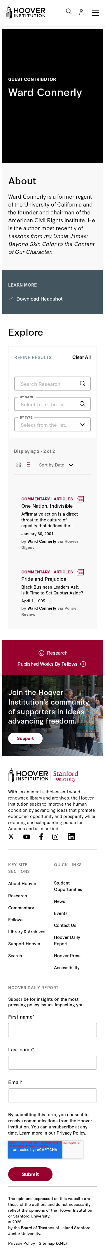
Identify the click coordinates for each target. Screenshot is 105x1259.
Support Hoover (24, 943)
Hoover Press (68, 955)
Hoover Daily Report (67, 940)
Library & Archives (27, 931)
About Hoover (22, 883)
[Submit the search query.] (82, 383)
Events (61, 913)
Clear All (81, 357)
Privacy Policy (21, 1243)
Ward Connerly (41, 541)
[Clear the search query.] (73, 404)
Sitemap (47, 1243)
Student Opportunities (68, 886)
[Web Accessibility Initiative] (25, 12)
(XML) (61, 1243)
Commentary (21, 907)
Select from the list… (45, 424)
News (59, 901)
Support (25, 738)
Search (15, 955)
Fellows (16, 919)
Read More (52, 523)
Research (17, 895)
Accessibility (67, 967)
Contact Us (65, 925)
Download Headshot (39, 298)
